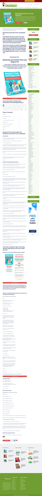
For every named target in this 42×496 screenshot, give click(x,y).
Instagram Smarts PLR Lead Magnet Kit (11, 455)
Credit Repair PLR (31, 108)
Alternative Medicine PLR (31, 94)
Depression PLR (30, 111)
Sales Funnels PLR (31, 168)
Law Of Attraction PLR (31, 142)
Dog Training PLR (31, 114)
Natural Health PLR (31, 153)
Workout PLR (30, 191)
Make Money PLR (31, 145)
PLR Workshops (30, 81)
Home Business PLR (31, 131)
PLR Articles (30, 70)
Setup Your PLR (14, 486)
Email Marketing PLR (31, 115)
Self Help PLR (30, 169)
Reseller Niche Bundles (23, 488)
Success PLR (30, 179)
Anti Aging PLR (30, 95)
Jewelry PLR (30, 139)
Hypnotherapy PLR (31, 134)
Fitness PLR (30, 121)
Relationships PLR (31, 167)
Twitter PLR (30, 184)
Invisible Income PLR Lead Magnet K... (35, 51)
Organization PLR (31, 155)
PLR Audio (30, 71)
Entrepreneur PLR (31, 116)
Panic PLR (30, 160)
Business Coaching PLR (26, 16)
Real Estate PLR (30, 166)
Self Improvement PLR (31, 170)
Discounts (13, 482)
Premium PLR (30, 79)
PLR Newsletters (30, 76)
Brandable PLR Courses (31, 69)
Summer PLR (30, 180)
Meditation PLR (30, 147)
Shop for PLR (13, 487)
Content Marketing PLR (31, 106)
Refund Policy (13, 483)
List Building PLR (30, 144)
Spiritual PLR (30, 176)
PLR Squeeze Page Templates (28, 19)
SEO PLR (30, 172)
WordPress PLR (30, 189)
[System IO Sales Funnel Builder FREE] (33, 218)
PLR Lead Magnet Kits (22, 484)
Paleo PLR (30, 159)
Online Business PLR (31, 154)
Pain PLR (30, 158)
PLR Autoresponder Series (22, 18)
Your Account (13, 479)
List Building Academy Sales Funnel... (35, 59)
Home (15, 12)
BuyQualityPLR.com (22, 495)
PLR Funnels (21, 483)
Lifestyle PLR (30, 143)
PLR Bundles (21, 479)
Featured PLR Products (31, 66)
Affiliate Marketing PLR (31, 93)
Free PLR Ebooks (31, 84)
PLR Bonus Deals (14, 489)
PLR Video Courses (31, 80)
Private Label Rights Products (23, 20)
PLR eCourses (29, 18)
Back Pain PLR (30, 98)
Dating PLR (30, 110)
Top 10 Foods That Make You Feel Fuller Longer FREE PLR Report (23, 465)
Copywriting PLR (30, 107)
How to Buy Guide (14, 481)
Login (38, 4)
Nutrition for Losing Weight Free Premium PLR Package (23, 452)
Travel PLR (30, 183)
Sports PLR (30, 177)
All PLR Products (30, 68)
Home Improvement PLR (31, 133)
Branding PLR (30, 102)
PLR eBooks (26, 18)
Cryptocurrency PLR (31, 109)
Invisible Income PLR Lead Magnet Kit (11, 460)
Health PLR (30, 127)
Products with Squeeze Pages (30, 20)
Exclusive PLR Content (31, 67)
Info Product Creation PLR (32, 135)
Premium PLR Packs (22, 487)
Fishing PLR (30, 120)
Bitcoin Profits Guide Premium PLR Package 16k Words (36, 462)
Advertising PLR (17, 16)
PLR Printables (30, 77)
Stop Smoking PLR (31, 178)
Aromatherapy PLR (31, 97)
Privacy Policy (13, 484)
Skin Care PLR (30, 173)
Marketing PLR (30, 146)
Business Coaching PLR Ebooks (32, 16)
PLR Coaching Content (23, 480)
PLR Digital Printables (22, 481)
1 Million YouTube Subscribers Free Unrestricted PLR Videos (23, 459)
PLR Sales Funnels (31, 78)
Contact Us (13, 480)
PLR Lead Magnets (33, 18)
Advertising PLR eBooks (21, 16)
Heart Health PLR (31, 128)
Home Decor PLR (31, 132)
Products (17, 12)
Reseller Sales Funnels (22, 489)
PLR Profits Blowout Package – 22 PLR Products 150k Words (36, 457)
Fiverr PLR (30, 122)
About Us (13, 485)
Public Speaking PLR (31, 164)
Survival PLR (30, 181)
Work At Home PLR (31, 190)
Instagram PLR (30, 136)
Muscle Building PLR (31, 151)
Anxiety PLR (30, 96)
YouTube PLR (30, 193)
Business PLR (30, 104)
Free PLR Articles (31, 83)
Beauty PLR (30, 99)
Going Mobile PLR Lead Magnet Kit (35, 55)
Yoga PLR (30, 192)
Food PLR (30, 123)
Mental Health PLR (31, 148)
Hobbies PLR (30, 129)
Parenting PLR (30, 161)
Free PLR (30, 82)
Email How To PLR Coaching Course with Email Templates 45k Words (36, 452)
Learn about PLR (14, 488)
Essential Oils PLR (31, 117)
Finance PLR (30, 119)
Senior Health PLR (31, 171)
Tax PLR (29, 182)
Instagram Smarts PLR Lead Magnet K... (36, 47)
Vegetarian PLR (30, 185)
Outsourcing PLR (30, 157)
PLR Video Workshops (22, 485)
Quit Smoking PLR (31, 165)
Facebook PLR (30, 118)
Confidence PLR (30, 105)
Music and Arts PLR (31, 152)
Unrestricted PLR (30, 87)
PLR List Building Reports (21, 19)
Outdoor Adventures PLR (31, 156)
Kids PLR (30, 141)
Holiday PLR (30, 130)
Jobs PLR (30, 140)
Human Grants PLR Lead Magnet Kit (35, 42)
